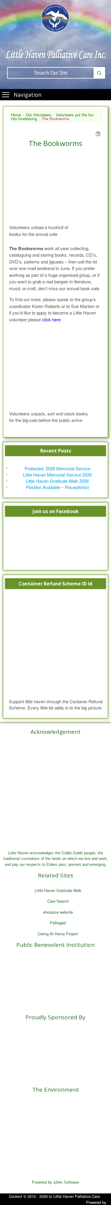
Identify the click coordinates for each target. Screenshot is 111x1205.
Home (16, 115)
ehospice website (58, 912)
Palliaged (58, 922)
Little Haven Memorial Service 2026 (57, 474)
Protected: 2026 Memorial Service (57, 468)
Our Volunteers (38, 115)
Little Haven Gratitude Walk (58, 890)
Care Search (58, 901)
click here (51, 319)
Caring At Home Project (58, 933)
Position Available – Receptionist (57, 487)
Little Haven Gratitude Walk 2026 (57, 481)
